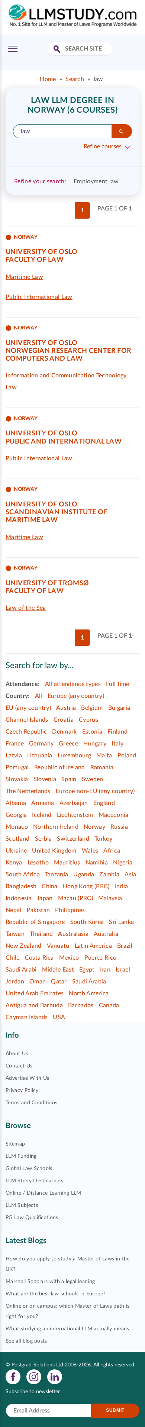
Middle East (58, 970)
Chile (13, 958)
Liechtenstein (75, 815)
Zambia (109, 874)
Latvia (14, 755)
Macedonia (114, 815)
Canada (109, 1005)
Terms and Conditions (31, 1102)
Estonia (92, 732)
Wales (90, 851)
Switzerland (73, 839)
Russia (119, 827)
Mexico (69, 958)
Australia (106, 934)
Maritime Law (24, 277)
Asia (130, 874)
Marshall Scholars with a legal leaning (50, 1281)
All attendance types (73, 684)
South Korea (87, 922)
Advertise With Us (27, 1078)
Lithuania (39, 755)
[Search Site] (58, 49)
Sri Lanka (121, 922)
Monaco (17, 827)
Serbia (43, 839)
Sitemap (15, 1144)
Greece (68, 744)
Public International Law (39, 297)
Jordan (15, 982)
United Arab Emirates (35, 993)
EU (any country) (28, 708)
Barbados (81, 1005)
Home (48, 79)
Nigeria (122, 863)
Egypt (87, 970)
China (50, 886)
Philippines (70, 910)
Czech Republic (26, 732)
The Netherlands (28, 791)
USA (59, 1017)
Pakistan (38, 910)
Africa (111, 851)
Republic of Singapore (35, 922)
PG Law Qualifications (32, 1217)
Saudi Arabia (89, 982)
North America (89, 993)
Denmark (64, 732)
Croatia (64, 720)
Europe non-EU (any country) (95, 791)
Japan (45, 898)
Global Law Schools (29, 1168)
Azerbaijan (73, 803)
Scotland (18, 839)
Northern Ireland (55, 827)
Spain (69, 779)
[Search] (122, 131)
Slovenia (45, 779)
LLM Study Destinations (34, 1180)
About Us (17, 1053)
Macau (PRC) (75, 898)
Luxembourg (74, 755)
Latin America (93, 946)
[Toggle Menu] (13, 49)
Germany (41, 744)
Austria (66, 708)
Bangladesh (21, 886)
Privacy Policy (22, 1090)
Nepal (14, 910)
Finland (117, 732)
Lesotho (38, 863)
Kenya (14, 863)
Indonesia (19, 898)
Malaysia (110, 898)
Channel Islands (27, 720)
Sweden (92, 779)
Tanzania (56, 874)
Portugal (17, 767)
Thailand (41, 934)
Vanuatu (58, 946)
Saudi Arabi (21, 970)
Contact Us (19, 1066)
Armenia (42, 803)
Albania (16, 803)
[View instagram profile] (33, 1376)
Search (74, 79)
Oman (37, 982)
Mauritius (67, 863)
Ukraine (16, 851)
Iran (105, 970)
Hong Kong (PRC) (86, 886)
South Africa (23, 874)
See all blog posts (26, 1341)
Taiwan (15, 934)
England (104, 803)
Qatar (59, 982)
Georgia (16, 815)
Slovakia (17, 779)
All (38, 696)
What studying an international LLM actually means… (69, 1328)
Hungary (94, 744)
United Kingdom (54, 851)
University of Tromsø (47, 583)
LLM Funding (21, 1156)
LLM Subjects (22, 1205)
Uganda (83, 874)
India (121, 886)
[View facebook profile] (13, 1376)
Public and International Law (64, 441)
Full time (117, 684)
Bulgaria (119, 708)
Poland (126, 755)
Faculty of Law (35, 260)
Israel (123, 970)
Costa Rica (39, 958)
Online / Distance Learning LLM (43, 1193)
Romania (101, 767)
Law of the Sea (26, 608)
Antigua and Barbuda (34, 1005)
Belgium (92, 708)
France (15, 744)
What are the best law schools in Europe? (56, 1293)
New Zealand (24, 946)
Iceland (41, 815)
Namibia (97, 863)
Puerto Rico (100, 958)
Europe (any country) (76, 696)
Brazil (124, 946)
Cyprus (88, 720)
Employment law (96, 181)
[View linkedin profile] (54, 1376)
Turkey (103, 839)
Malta (104, 755)
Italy (117, 744)
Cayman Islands (27, 1017)
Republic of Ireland (59, 767)
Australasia (73, 934)
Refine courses (103, 146)
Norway (94, 827)
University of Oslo (42, 252)
